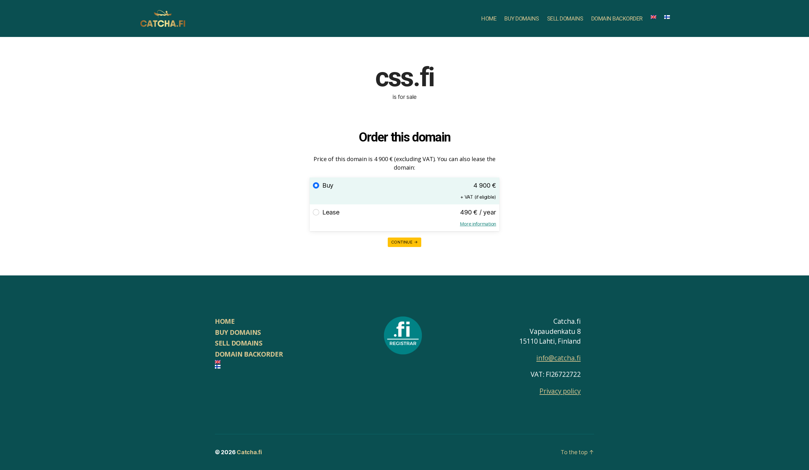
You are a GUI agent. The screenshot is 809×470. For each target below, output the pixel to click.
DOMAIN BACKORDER (617, 18)
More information (478, 223)
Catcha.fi (249, 452)
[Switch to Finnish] (667, 17)
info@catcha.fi (558, 357)
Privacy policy (560, 391)
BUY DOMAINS (521, 18)
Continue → (404, 242)
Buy (327, 185)
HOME (488, 18)
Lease (331, 212)
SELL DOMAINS (565, 18)
